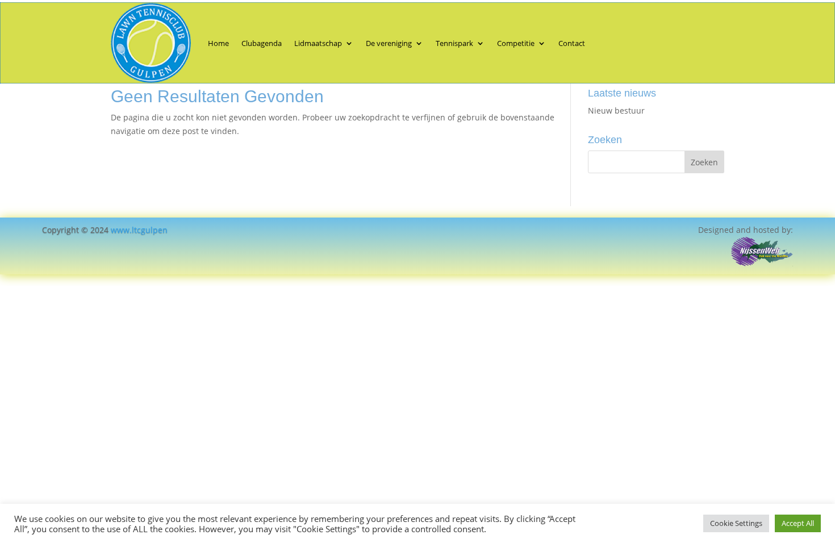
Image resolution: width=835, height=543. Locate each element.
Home (218, 43)
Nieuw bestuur (616, 110)
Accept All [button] (798, 523)
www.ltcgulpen (139, 229)
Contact (571, 43)
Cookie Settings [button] (736, 523)
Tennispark (454, 43)
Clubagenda (261, 43)
